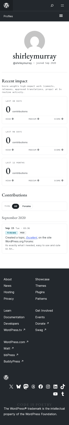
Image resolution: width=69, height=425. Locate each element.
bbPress (11, 355)
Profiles (8, 16)
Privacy (9, 298)
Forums (26, 206)
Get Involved (44, 310)
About (8, 279)
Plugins (40, 292)
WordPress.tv (15, 330)
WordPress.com (16, 342)
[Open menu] (63, 5)
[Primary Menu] (61, 16)
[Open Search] (52, 5)
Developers (11, 323)
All (15, 206)
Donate (42, 323)
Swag (41, 330)
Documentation (14, 317)
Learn (7, 310)
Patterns (41, 298)
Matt (9, 348)
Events (40, 317)
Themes (40, 285)
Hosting (9, 292)
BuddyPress (14, 361)
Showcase (42, 279)
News (7, 285)
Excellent (31, 237)
